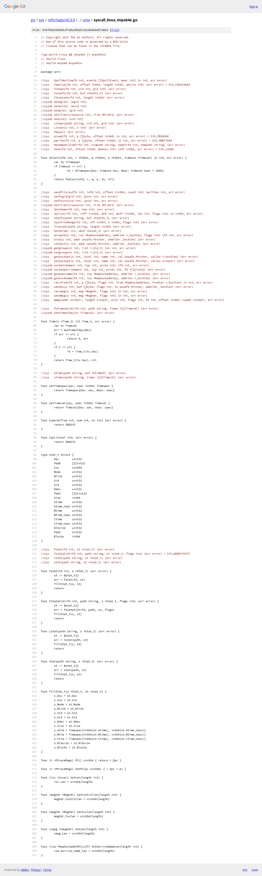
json (254, 869)
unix (86, 19)
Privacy (36, 870)
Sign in (253, 6)
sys (41, 19)
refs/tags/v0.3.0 (61, 19)
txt (244, 869)
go (33, 19)
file (114, 30)
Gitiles (25, 870)
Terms (47, 870)
